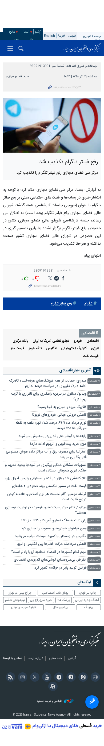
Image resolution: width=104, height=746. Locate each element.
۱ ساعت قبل (94, 407)
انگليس (51, 348)
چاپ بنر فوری (87, 593)
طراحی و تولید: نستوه (50, 701)
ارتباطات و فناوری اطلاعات (82, 66)
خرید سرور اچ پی (41, 600)
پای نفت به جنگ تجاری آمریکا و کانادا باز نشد (53, 520)
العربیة (62, 35)
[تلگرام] (58, 678)
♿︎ (92, 702)
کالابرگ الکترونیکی (74, 348)
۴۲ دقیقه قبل (94, 394)
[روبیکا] (94, 678)
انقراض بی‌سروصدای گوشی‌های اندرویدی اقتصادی (49, 560)
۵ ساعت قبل (94, 536)
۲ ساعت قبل (94, 436)
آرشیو (38, 31)
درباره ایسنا (35, 658)
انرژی (95, 348)
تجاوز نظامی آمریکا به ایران (51, 341)
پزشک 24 (63, 600)
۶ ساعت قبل (94, 552)
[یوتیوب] (46, 678)
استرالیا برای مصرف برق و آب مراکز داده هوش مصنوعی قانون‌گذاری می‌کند (46, 454)
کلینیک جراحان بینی (23, 607)
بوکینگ (88, 607)
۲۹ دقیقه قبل (94, 381)
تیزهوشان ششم (15, 600)
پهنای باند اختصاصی (55, 593)
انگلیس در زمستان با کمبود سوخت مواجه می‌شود (50, 536)
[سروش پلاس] (70, 678)
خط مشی (55, 658)
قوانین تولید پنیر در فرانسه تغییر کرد (60, 568)
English (49, 35)
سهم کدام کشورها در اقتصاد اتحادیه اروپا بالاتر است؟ (48, 552)
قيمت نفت (91, 356)
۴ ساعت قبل (94, 508)
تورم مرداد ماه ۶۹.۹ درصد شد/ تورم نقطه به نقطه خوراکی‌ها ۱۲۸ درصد (50, 425)
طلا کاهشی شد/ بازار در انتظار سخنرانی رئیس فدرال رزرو (45, 478)
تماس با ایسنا (12, 658)
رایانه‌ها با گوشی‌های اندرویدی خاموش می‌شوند (52, 436)
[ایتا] (82, 678)
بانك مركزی (20, 341)
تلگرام (88, 304)
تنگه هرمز (35, 348)
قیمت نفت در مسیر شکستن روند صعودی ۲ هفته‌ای (49, 486)
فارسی (72, 35)
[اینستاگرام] (21, 678)
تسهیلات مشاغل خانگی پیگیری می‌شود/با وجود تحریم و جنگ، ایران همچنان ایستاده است (45, 467)
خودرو (78, 341)
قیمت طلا (17, 348)
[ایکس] (33, 678)
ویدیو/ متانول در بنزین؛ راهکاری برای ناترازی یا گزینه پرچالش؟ (48, 396)
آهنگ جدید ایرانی (87, 600)
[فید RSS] (9, 678)
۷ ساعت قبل (94, 560)
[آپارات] (51, 687)
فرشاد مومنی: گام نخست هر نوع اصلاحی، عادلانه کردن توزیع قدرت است (46, 496)
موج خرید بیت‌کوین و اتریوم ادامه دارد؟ (58, 444)
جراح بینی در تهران (19, 593)
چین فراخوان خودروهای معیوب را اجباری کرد (53, 528)
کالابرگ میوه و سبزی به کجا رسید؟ (61, 407)
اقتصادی (92, 341)
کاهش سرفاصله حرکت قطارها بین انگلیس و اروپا (51, 544)
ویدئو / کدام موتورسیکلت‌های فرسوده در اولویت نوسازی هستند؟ (45, 510)
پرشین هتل (60, 607)
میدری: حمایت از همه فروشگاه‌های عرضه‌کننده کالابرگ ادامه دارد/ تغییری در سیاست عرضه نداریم (47, 383)
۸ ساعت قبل (94, 568)
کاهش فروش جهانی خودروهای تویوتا (59, 415)
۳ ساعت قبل (94, 479)
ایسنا (82, 48)
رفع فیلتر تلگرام (61, 304)
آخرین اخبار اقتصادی (75, 370)
